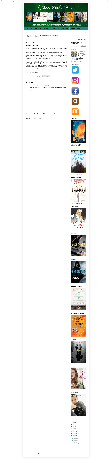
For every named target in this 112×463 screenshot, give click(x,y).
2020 (74, 424)
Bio (31, 28)
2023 (74, 421)
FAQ (41, 28)
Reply (31, 90)
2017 (74, 429)
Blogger (73, 453)
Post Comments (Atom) (36, 118)
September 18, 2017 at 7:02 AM (42, 85)
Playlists (54, 28)
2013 (74, 437)
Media (78, 28)
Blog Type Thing (77, 443)
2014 (74, 435)
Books (36, 28)
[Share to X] (46, 76)
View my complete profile (76, 61)
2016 (74, 431)
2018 (74, 428)
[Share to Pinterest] (49, 76)
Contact (73, 28)
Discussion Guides (63, 28)
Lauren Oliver (36, 36)
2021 (74, 422)
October (75, 442)
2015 (74, 433)
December (76, 438)
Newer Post (29, 116)
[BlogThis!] (44, 76)
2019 (74, 426)
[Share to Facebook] (47, 76)
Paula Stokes (82, 51)
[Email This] (43, 76)
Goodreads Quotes (81, 39)
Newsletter (47, 28)
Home (26, 28)
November (76, 440)
